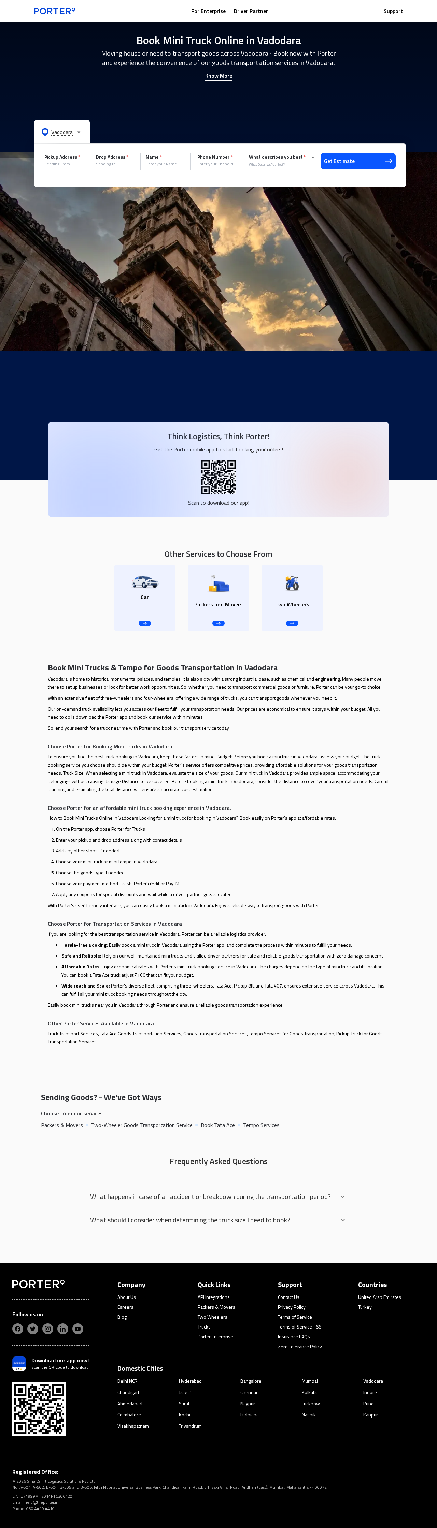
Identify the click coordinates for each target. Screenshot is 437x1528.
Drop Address (112, 156)
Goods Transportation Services (215, 1033)
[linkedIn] (62, 1328)
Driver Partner (251, 11)
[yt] (77, 1328)
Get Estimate (339, 161)
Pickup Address (62, 156)
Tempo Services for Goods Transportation (291, 1033)
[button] (62, 131)
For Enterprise (208, 11)
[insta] (47, 1328)
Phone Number (215, 156)
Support (393, 11)
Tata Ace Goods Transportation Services (140, 1033)
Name (154, 156)
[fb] (17, 1328)
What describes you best (277, 156)
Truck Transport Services (73, 1033)
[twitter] (32, 1328)
